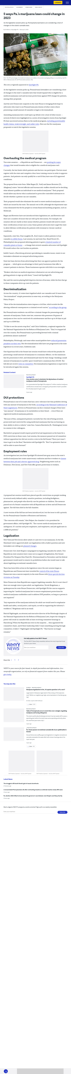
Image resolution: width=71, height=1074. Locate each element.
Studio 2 (28, 687)
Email (18, 660)
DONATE (58, 3)
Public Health (38, 7)
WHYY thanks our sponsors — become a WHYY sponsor (34, 153)
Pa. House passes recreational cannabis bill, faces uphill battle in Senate (46, 731)
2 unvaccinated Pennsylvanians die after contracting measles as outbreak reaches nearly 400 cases (33, 790)
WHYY (6, 3)
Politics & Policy (9, 7)
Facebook (11, 660)
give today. (8, 674)
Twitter (15, 660)
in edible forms (17, 239)
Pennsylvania (28, 7)
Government (19, 7)
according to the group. (58, 307)
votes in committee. (25, 364)
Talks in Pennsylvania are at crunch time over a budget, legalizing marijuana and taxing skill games (46, 712)
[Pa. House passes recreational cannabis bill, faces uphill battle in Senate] (14, 735)
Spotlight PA (33, 85)
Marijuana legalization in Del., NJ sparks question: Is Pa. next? (45, 690)
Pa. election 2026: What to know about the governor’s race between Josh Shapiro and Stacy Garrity (33, 796)
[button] (6, 1071)
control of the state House (49, 571)
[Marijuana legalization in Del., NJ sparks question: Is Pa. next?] (14, 695)
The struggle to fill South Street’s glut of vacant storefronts (21, 783)
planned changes (29, 546)
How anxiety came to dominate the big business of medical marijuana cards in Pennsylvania (44, 380)
